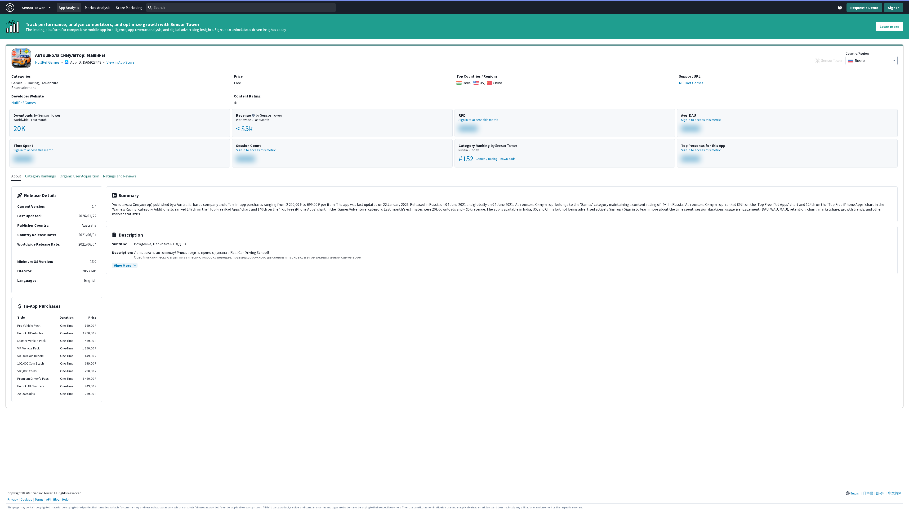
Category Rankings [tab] (40, 176)
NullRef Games (47, 62)
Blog (56, 499)
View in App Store (120, 62)
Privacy (13, 499)
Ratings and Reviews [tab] (119, 176)
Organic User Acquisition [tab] (79, 176)
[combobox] (241, 7)
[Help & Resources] (840, 7)
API (48, 499)
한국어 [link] (881, 493)
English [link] (855, 493)
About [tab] (16, 176)
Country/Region (857, 53)
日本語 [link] (868, 493)
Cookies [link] (26, 499)
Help (65, 499)
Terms (39, 499)
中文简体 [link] (894, 493)
